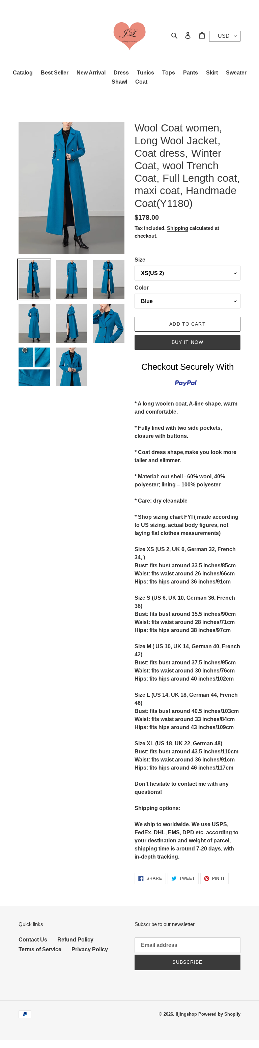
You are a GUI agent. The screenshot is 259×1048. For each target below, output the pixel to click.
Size (140, 260)
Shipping (177, 228)
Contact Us (33, 939)
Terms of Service (40, 949)
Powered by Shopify (219, 1014)
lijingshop (186, 1014)
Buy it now (187, 342)
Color (142, 288)
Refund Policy (75, 939)
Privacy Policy (89, 949)
